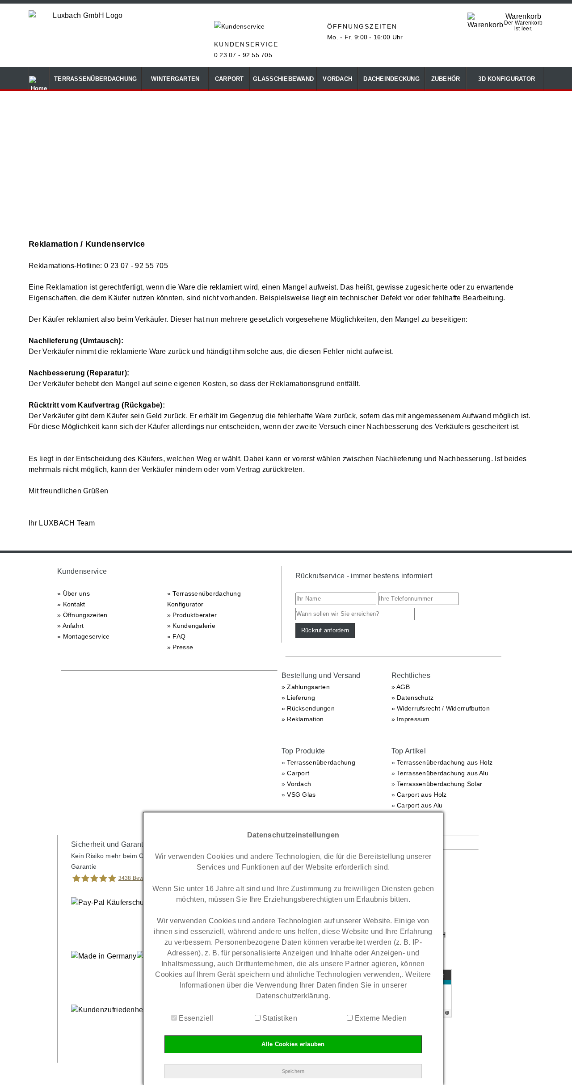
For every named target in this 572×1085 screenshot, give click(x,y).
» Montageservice (83, 636)
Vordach (299, 783)
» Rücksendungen (308, 708)
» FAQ (176, 636)
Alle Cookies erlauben (292, 1044)
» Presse (180, 647)
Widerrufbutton (468, 708)
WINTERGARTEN (175, 79)
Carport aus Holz (421, 794)
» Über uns (73, 593)
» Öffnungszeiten (82, 614)
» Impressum (410, 719)
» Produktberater (192, 614)
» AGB (400, 686)
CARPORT (229, 79)
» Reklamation (303, 719)
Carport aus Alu (419, 805)
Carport (298, 773)
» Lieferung (298, 697)
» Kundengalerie (191, 625)
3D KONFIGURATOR (505, 79)
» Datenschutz (412, 697)
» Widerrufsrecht (415, 708)
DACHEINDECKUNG (391, 79)
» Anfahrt (70, 625)
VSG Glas (301, 794)
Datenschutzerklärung (292, 996)
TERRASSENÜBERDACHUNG (95, 79)
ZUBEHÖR (445, 79)
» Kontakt (71, 604)
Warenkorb (523, 16)
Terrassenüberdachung (321, 762)
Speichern (293, 1071)
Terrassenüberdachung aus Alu (442, 773)
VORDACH (337, 79)
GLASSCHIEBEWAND (283, 79)
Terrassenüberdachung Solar (439, 783)
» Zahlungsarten (306, 686)
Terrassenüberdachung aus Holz (444, 762)
